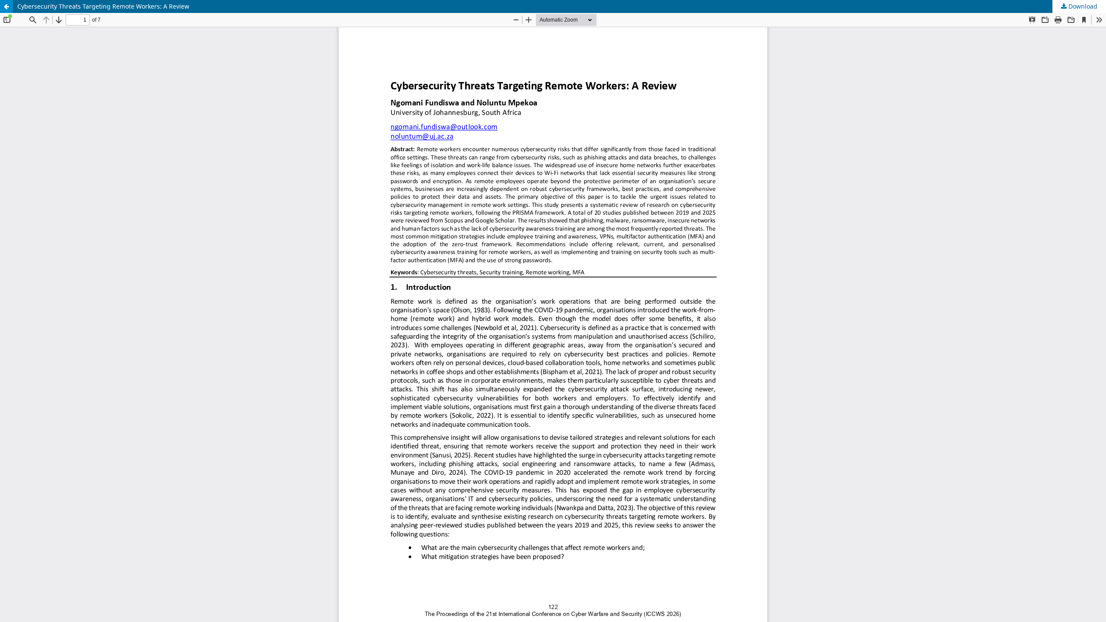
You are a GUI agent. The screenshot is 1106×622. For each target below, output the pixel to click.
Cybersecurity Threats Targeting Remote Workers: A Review (103, 6)
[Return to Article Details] (6, 6)
